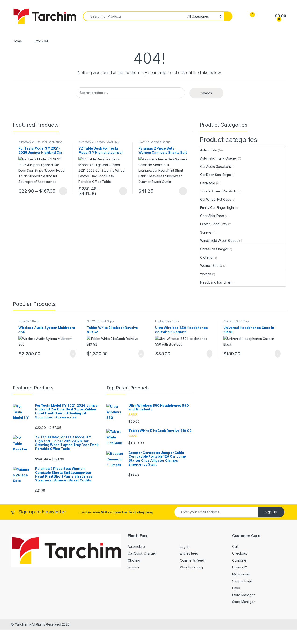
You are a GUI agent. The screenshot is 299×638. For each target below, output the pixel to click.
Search (206, 93)
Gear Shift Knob (212, 216)
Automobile (26, 142)
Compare (239, 560)
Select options (61, 191)
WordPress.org (191, 567)
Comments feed (192, 560)
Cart (235, 547)
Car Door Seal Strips (48, 142)
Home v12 (239, 567)
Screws (205, 232)
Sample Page (242, 581)
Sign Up (271, 512)
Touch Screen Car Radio (219, 191)
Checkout (239, 553)
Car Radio (207, 183)
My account (241, 574)
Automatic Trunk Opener (218, 158)
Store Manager (243, 595)
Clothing (144, 142)
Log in (184, 547)
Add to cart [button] (72, 354)
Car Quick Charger (214, 249)
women (205, 274)
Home (17, 41)
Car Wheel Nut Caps (215, 199)
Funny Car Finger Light (217, 208)
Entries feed (189, 553)
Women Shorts (161, 142)
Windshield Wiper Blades (219, 240)
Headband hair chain (215, 282)
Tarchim (21, 624)
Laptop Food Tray (107, 142)
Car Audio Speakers (215, 166)
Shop (236, 588)
